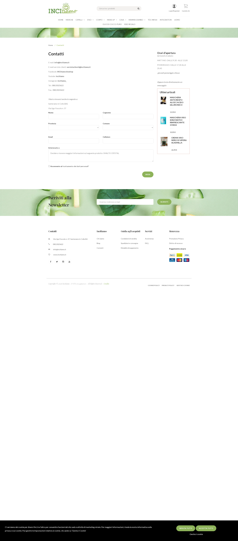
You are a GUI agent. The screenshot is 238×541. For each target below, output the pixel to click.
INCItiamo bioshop (65, 72)
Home (60, 20)
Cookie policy (154, 285)
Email (50, 137)
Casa (121, 20)
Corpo (99, 20)
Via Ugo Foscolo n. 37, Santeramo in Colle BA (70, 239)
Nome (50, 113)
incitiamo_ (62, 81)
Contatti (100, 248)
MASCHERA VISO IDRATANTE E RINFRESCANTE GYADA (178, 121)
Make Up (111, 20)
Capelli (79, 20)
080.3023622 (58, 244)
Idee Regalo (129, 24)
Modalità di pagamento (129, 248)
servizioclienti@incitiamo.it (79, 67)
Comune (106, 123)
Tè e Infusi (152, 20)
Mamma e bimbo (136, 20)
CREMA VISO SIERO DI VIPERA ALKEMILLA (179, 140)
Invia (147, 174)
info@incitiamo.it (61, 62)
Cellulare (106, 137)
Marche (69, 20)
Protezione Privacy (176, 239)
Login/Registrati (174, 11)
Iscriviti (164, 202)
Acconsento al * (69, 166)
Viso (89, 20)
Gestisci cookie (196, 534)
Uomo (177, 20)
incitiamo (60, 76)
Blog (98, 243)
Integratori (166, 20)
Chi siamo (100, 239)
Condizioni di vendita (129, 239)
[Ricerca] (138, 8)
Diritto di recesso (176, 243)
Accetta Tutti (206, 528)
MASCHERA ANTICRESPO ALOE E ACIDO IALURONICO (176, 101)
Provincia (52, 123)
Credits (106, 284)
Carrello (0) (186, 11)
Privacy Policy (168, 285)
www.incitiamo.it (59, 255)
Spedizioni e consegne (129, 243)
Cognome (107, 113)
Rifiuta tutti (185, 528)
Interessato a (54, 148)
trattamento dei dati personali (75, 166)
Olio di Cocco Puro (112, 24)
